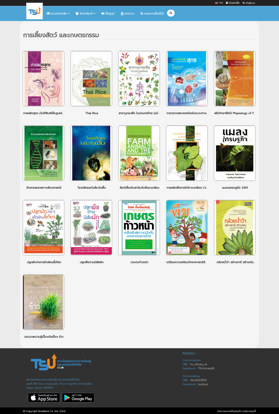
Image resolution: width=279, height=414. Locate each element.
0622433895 (198, 380)
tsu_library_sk (198, 364)
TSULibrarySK (206, 368)
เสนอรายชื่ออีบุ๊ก (153, 13)
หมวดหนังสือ (59, 13)
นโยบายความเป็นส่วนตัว (229, 411)
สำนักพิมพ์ (86, 13)
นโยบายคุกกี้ (249, 411)
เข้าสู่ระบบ (250, 3)
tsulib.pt (203, 384)
